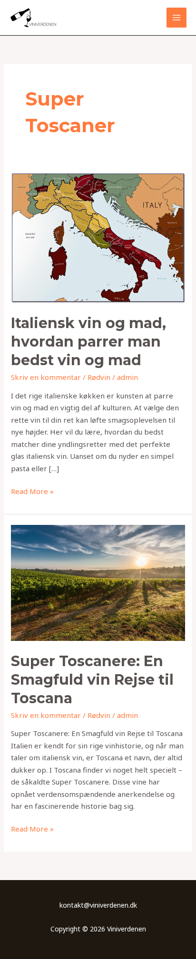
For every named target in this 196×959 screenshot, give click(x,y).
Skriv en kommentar (46, 377)
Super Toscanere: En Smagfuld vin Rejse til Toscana (92, 679)
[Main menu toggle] (177, 18)
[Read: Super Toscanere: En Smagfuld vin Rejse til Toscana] (98, 582)
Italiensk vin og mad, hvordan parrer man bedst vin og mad (88, 341)
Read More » (32, 490)
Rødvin (99, 377)
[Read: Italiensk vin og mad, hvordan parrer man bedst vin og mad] (98, 237)
